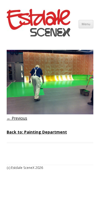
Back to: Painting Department (37, 132)
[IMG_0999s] (50, 82)
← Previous (17, 118)
